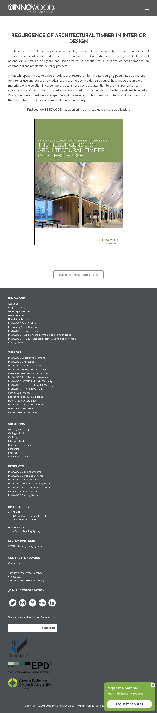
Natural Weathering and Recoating (27, 369)
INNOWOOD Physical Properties (25, 404)
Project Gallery (16, 307)
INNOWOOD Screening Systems (25, 475)
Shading (12, 452)
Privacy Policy (16, 342)
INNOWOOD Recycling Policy (24, 330)
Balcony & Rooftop (19, 429)
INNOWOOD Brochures (21, 361)
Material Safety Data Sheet (22, 400)
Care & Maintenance (19, 392)
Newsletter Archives (19, 319)
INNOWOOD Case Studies (22, 323)
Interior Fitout (16, 441)
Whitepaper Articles (19, 311)
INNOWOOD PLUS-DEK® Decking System (30, 487)
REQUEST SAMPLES (129, 704)
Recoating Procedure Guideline (25, 396)
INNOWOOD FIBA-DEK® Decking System (30, 483)
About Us (13, 303)
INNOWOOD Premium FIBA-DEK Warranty (31, 385)
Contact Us (14, 563)
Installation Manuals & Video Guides (28, 373)
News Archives (16, 315)
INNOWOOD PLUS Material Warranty (28, 377)
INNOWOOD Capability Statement (26, 357)
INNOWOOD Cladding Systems (24, 471)
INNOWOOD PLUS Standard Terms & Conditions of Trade (39, 334)
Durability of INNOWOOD (22, 408)
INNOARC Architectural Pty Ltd (29, 515)
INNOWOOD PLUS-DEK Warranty (25, 388)
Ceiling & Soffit (16, 433)
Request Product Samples (22, 412)
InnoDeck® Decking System (23, 491)
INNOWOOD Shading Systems (24, 495)
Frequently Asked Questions (23, 327)
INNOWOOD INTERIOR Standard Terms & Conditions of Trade (42, 338)
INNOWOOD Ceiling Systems (23, 479)
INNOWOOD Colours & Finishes (25, 365)
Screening (13, 448)
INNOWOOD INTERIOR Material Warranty (30, 381)
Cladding (13, 437)
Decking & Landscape (20, 444)
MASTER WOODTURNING (26, 519)
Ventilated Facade (18, 456)
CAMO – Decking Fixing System (25, 546)
